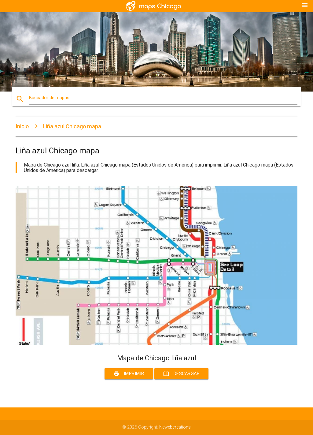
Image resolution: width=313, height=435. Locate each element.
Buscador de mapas (49, 97)
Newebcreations (175, 427)
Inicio (22, 126)
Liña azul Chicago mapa (72, 126)
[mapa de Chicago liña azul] (156, 343)
